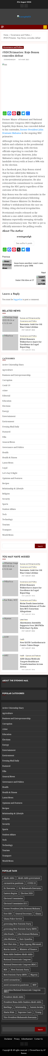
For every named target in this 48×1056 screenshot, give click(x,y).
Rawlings (8, 1007)
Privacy (17, 1039)
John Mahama (10, 939)
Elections (6, 406)
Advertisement (27, 1039)
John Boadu (9, 934)
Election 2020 (27, 893)
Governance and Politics (13, 47)
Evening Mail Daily (10, 426)
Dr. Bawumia (9, 888)
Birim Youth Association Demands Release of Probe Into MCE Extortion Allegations (32, 607)
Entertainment (8, 416)
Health (5, 452)
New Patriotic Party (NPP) (15, 974)
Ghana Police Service (13, 918)
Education (6, 401)
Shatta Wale (9, 1012)
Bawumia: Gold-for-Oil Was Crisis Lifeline (31, 325)
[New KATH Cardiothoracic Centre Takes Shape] (10, 643)
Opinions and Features (12, 478)
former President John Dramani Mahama (22, 908)
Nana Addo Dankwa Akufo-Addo (18, 954)
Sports (5, 504)
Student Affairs (9, 509)
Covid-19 (6, 385)
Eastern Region (10, 893)
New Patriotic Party (20, 969)
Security (6, 499)
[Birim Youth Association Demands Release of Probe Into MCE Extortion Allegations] (10, 607)
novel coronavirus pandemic (16, 985)
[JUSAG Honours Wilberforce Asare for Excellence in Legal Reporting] (10, 342)
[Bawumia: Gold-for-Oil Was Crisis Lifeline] (10, 324)
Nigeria (34, 974)
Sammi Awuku (36, 1007)
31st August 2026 (28, 330)
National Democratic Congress (17, 959)
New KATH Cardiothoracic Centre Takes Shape (33, 643)
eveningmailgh (10, 60)
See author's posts (24, 243)
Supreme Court (25, 1012)
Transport (6, 529)
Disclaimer (8, 1039)
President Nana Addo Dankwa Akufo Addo (22, 1002)
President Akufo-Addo (13, 997)
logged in (18, 299)
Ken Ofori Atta (10, 944)
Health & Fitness (9, 457)
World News (7, 535)
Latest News (7, 462)
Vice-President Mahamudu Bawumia (20, 1017)
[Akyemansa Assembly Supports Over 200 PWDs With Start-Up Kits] (10, 625)
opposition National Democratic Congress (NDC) (22, 991)
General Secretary (23, 913)
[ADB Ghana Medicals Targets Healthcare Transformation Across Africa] (10, 662)
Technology (7, 519)
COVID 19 (31, 883)
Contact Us (38, 1039)
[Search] (40, 27)
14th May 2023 (23, 60)
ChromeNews (34, 1050)
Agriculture (7, 370)
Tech (4, 514)
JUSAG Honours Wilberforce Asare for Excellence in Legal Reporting (31, 343)
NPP (34, 985)
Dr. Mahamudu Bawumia (30, 888)
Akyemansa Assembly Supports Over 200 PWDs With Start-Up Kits (32, 625)
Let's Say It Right (9, 473)
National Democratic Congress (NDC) (20, 964)
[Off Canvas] (2, 27)
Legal (4, 468)
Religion (6, 493)
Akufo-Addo (9, 878)
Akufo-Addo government (29, 878)
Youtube (45, 27)
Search (40, 546)
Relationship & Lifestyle (13, 488)
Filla (4, 437)
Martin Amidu (10, 949)
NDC (6, 969)
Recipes (5, 483)
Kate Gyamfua (26, 939)
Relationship (20, 1007)
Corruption (7, 380)
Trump (38, 1012)
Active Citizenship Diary (13, 364)
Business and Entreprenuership (30, 318)
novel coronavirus (12, 980)
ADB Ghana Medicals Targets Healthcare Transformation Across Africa (31, 663)
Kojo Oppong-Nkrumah (30, 944)
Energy (5, 411)
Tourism (6, 524)
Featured (6, 431)
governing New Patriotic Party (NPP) (20, 929)
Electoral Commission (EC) (15, 903)
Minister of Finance (28, 949)
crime (5, 390)
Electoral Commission (13, 898)
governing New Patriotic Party (17, 924)
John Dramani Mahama (27, 934)
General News (8, 442)
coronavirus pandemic (14, 883)
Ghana (38, 913)
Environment (8, 421)
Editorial (6, 395)
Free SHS (8, 913)
